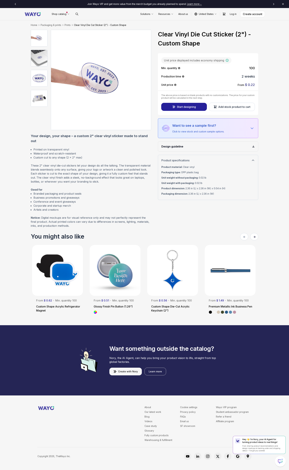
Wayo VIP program (226, 407)
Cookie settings (188, 407)
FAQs (183, 416)
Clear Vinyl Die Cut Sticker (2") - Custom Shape (100, 25)
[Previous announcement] (15, 4)
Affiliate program (225, 421)
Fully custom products (156, 435)
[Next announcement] (274, 4)
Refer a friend (223, 416)
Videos (148, 421)
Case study (150, 426)
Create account (252, 14)
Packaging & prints (51, 25)
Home (34, 25)
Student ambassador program (232, 411)
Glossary (149, 430)
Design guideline (172, 146)
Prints (68, 25)
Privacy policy (188, 411)
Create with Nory (128, 371)
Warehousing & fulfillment (158, 440)
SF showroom (187, 426)
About (147, 407)
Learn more (155, 371)
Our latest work (152, 411)
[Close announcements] (283, 4)
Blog (147, 416)
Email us (184, 421)
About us (183, 14)
